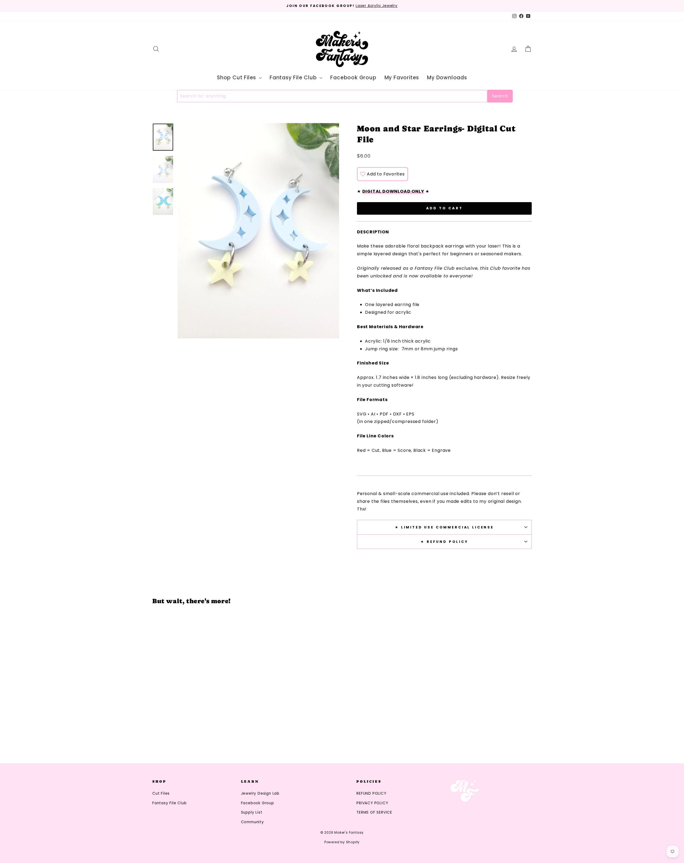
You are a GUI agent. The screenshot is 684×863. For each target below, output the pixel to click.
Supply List (251, 812)
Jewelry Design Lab (260, 793)
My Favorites (401, 77)
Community (252, 822)
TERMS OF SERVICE (374, 812)
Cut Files (161, 793)
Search (500, 96)
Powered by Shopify (342, 842)
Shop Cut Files (237, 77)
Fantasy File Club (294, 77)
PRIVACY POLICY (372, 803)
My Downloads (447, 77)
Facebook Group (353, 77)
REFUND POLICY (371, 793)
